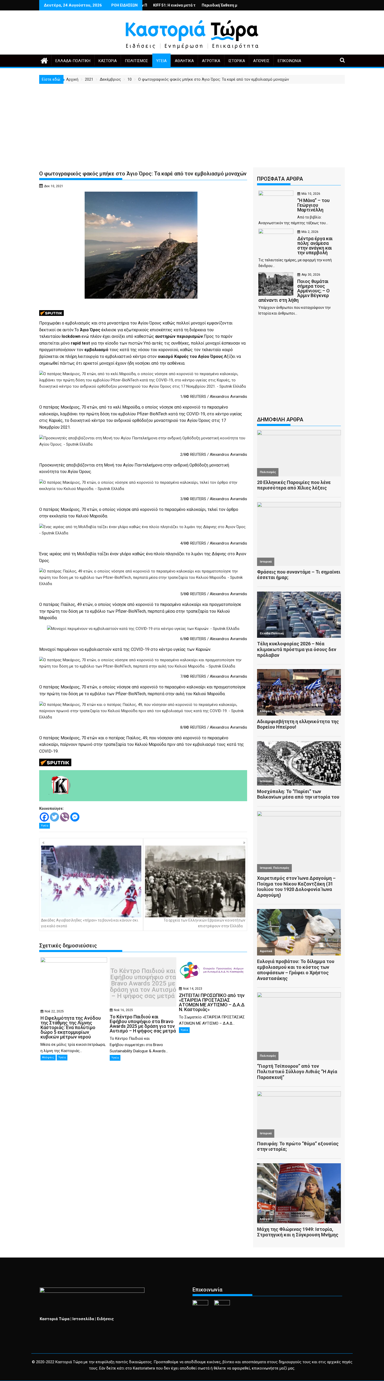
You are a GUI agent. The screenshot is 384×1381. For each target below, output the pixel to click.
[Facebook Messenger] (74, 817)
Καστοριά (107, 60)
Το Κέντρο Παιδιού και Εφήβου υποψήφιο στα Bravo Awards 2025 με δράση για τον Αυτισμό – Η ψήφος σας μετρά (143, 983)
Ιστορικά (236, 60)
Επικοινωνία (289, 60)
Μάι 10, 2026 (310, 194)
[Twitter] (54, 817)
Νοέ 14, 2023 (192, 988)
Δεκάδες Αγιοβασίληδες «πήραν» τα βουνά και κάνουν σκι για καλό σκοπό (89, 923)
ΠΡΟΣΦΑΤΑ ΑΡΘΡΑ (280, 179)
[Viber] (64, 817)
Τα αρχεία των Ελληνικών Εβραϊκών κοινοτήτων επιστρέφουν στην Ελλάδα (204, 923)
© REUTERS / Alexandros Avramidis (216, 396)
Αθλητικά (184, 60)
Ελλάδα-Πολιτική (72, 60)
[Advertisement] (192, 123)
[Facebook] (44, 817)
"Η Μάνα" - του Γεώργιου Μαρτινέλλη (235, 5)
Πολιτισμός (136, 60)
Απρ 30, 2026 (310, 274)
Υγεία (161, 60)
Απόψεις (261, 60)
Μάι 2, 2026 (309, 232)
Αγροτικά (211, 60)
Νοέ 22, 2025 (54, 1011)
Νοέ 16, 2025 (123, 1010)
